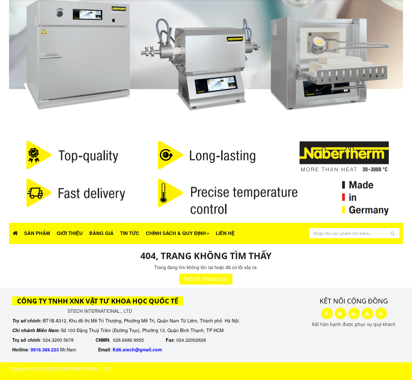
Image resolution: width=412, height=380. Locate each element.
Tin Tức (129, 233)
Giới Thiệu (70, 233)
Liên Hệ (225, 233)
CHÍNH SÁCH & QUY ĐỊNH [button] (176, 233)
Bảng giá (101, 233)
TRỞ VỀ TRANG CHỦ (205, 279)
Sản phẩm (37, 233)
